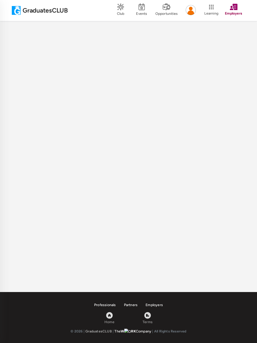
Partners (131, 305)
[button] (191, 10)
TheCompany (132, 331)
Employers (154, 305)
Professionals (105, 305)
